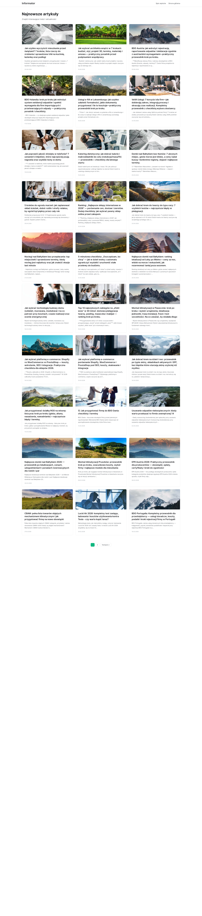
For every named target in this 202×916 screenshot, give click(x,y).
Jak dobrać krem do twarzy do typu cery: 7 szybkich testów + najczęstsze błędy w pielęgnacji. (153, 208)
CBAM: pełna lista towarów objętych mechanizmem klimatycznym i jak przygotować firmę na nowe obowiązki (44, 516)
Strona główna (174, 3)
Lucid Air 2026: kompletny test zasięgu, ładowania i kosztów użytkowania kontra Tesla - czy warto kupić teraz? (98, 516)
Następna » (106, 545)
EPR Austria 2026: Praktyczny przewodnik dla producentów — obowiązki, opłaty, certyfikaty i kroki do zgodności (153, 465)
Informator (28, 3)
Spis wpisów (161, 3)
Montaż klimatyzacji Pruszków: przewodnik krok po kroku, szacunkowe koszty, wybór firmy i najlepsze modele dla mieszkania (100, 465)
